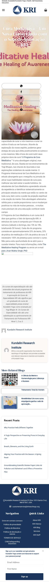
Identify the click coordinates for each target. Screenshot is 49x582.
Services (37, 531)
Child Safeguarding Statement (12, 543)
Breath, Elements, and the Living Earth (19, 446)
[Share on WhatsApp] (21, 86)
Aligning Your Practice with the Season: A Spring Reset (22, 456)
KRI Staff (36, 535)
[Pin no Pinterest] (21, 110)
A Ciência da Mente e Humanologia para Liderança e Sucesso (32, 378)
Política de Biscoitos (12, 528)
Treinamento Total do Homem (32, 390)
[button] (3, 10)
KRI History (36, 524)
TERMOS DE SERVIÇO (12, 538)
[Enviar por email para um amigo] (21, 104)
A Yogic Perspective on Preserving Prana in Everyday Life (24, 437)
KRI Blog (36, 527)
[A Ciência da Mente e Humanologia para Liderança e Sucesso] (10, 379)
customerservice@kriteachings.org (26, 507)
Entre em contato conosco (12, 521)
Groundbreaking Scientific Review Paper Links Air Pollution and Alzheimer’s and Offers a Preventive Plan (23, 468)
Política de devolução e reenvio (12, 533)
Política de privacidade (12, 524)
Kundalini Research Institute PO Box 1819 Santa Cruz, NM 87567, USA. (26, 501)
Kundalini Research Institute (19, 330)
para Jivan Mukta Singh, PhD (14, 251)
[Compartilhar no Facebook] (21, 92)
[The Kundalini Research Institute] (24, 10)
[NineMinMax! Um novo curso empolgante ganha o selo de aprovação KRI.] (10, 402)
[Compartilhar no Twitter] (21, 98)
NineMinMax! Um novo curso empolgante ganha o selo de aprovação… (32, 401)
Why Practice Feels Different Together (18, 428)
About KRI (37, 520)
